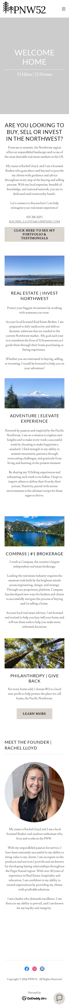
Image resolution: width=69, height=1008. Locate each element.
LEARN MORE (34, 714)
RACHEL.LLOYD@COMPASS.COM (34, 222)
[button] (63, 9)
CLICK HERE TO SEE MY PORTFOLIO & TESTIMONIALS (34, 234)
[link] (24, 9)
